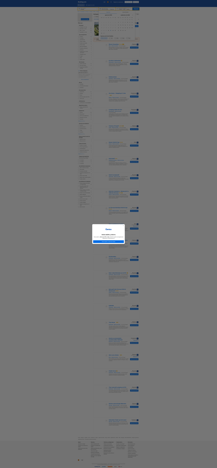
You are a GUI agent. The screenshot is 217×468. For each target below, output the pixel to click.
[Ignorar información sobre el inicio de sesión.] (123, 226)
